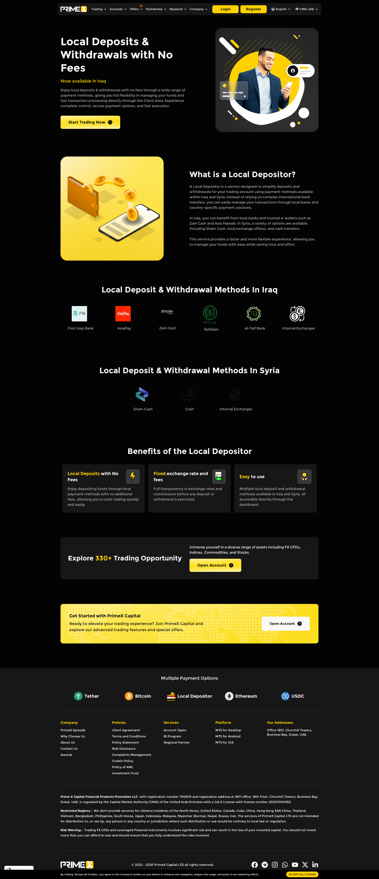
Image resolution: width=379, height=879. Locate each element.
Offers (134, 9)
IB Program (172, 736)
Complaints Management (131, 755)
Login (226, 9)
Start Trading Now (86, 122)
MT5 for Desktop (228, 730)
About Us (68, 742)
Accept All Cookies (302, 874)
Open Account (211, 565)
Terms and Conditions (129, 736)
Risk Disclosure (124, 749)
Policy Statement (125, 742)
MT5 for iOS (224, 742)
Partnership (154, 9)
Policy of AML (122, 767)
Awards (66, 755)
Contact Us (69, 749)
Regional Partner (177, 742)
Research (176, 9)
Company (197, 9)
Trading (97, 9)
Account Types (175, 730)
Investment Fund (125, 773)
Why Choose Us (73, 736)
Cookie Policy (122, 761)
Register (253, 9)
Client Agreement (126, 730)
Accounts (116, 9)
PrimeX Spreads (73, 730)
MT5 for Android (227, 736)
